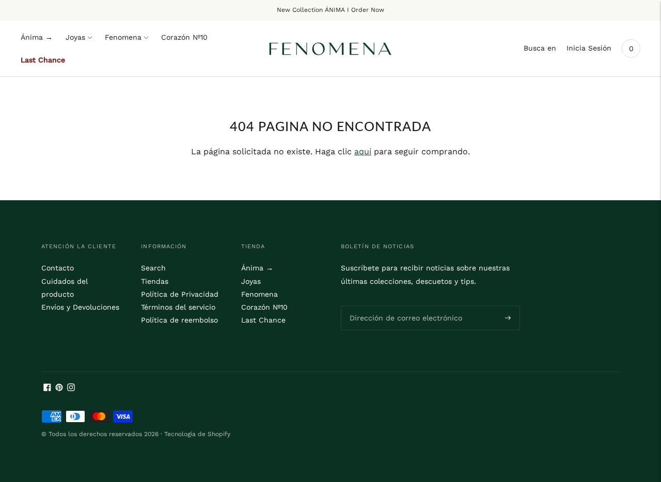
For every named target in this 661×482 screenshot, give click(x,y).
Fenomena (123, 37)
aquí (362, 151)
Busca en (540, 48)
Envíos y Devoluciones (80, 307)
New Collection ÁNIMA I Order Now (330, 9)
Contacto (57, 268)
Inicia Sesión (588, 48)
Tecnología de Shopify (197, 434)
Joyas (75, 37)
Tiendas (154, 281)
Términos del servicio (178, 307)
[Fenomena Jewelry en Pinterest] (59, 388)
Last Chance (43, 60)
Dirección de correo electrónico (399, 305)
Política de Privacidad (179, 294)
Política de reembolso (179, 320)
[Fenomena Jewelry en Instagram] (71, 388)
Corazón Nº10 (184, 37)
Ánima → (37, 37)
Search (153, 268)
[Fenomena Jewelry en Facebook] (47, 388)
